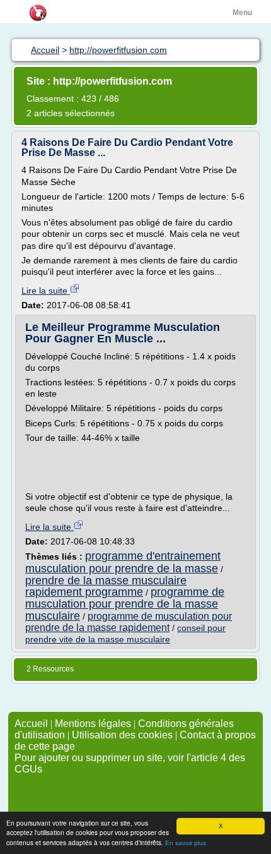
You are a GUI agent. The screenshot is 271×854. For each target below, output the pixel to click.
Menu (242, 12)
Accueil (31, 723)
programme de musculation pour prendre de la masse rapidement (128, 622)
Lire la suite (45, 291)
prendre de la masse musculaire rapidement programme (106, 586)
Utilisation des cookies (122, 735)
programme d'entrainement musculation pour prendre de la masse (123, 562)
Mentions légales (93, 723)
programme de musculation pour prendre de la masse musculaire (124, 604)
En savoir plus (185, 842)
